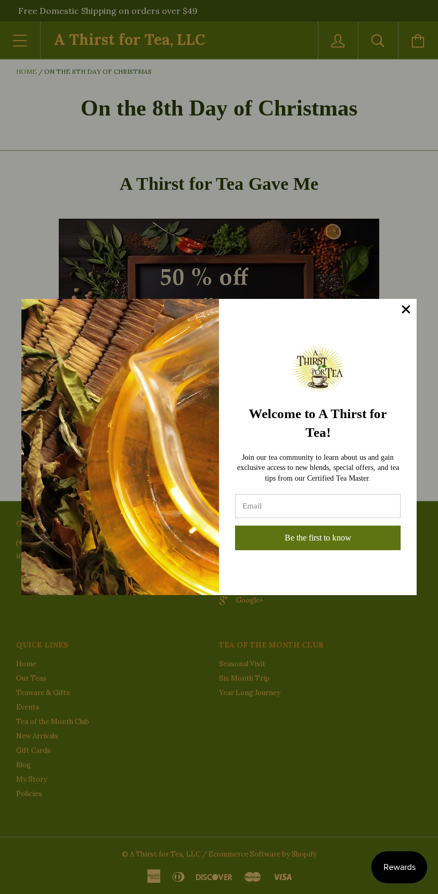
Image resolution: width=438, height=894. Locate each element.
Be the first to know (318, 537)
